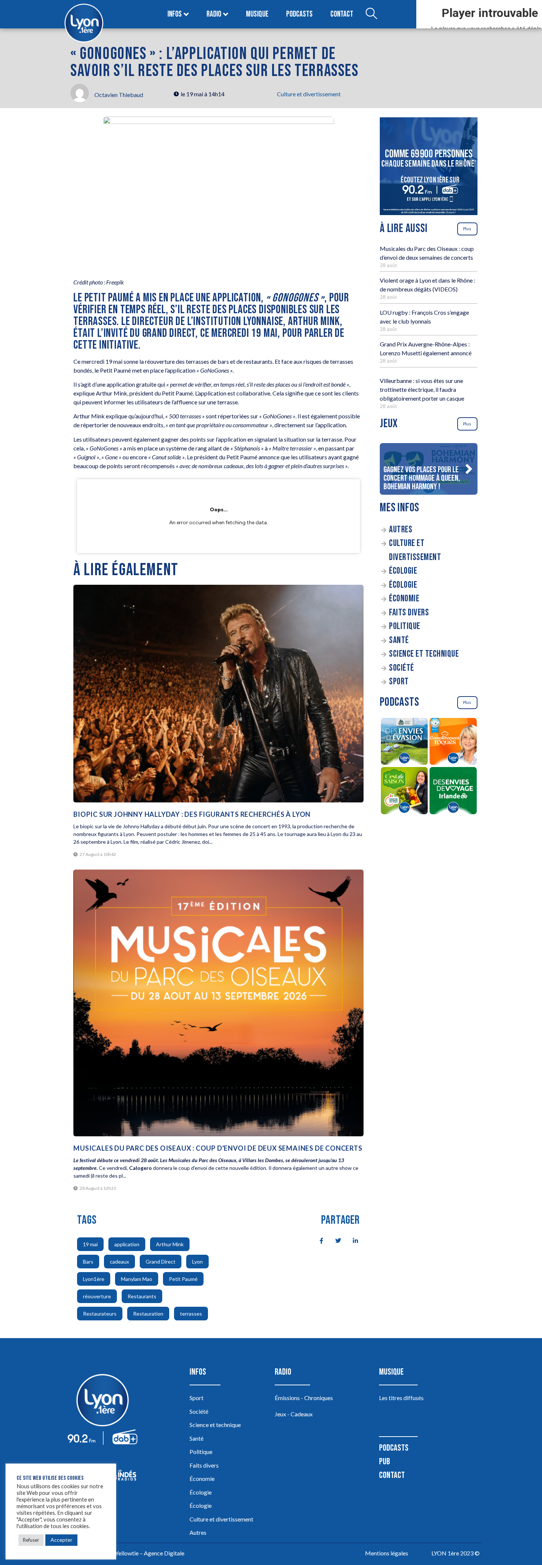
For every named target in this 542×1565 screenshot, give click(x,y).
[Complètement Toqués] (453, 742)
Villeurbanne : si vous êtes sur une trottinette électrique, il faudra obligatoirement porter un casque (422, 389)
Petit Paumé (183, 1279)
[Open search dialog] (371, 14)
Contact (341, 14)
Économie (404, 598)
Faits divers (409, 612)
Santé (399, 640)
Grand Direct (161, 1261)
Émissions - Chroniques (304, 1397)
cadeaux (119, 1261)
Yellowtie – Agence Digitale (149, 1553)
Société (401, 668)
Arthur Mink (170, 1244)
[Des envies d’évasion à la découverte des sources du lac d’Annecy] (404, 742)
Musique (257, 14)
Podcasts (299, 14)
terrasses (191, 1313)
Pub (384, 1461)
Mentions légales (386, 1553)
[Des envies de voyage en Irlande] (453, 791)
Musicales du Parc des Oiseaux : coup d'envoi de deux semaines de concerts (217, 1148)
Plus (467, 228)
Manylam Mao (136, 1279)
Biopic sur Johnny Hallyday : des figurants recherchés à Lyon (191, 814)
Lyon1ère (93, 1279)
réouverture (97, 1296)
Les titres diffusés (401, 1397)
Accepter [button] (61, 1540)
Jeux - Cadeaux (294, 1413)
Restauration (148, 1313)
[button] (468, 469)
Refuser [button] (31, 1540)
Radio (213, 14)
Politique (404, 626)
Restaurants (142, 1296)
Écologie (403, 571)
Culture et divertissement (309, 93)
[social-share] (317, 1240)
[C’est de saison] (404, 791)
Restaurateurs (100, 1313)
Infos (174, 14)
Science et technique (424, 654)
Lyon (197, 1261)
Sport (399, 681)
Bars (88, 1261)
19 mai (90, 1244)
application (126, 1244)
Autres (400, 529)
